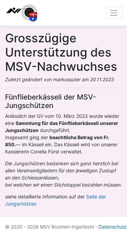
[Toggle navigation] (114, 13)
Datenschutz (113, 227)
